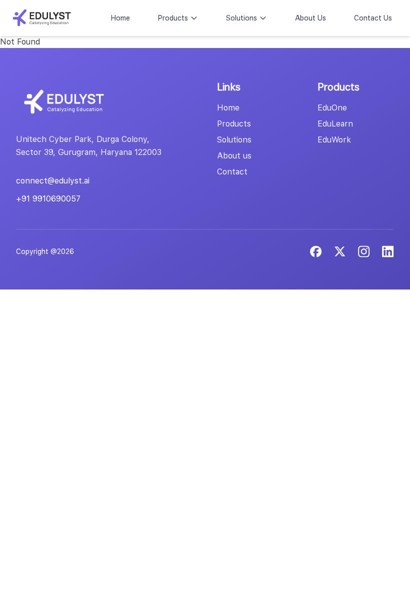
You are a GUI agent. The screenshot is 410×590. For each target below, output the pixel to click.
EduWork (334, 139)
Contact (232, 171)
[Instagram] (388, 252)
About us (234, 155)
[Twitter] (340, 252)
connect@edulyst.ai (53, 181)
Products (173, 18)
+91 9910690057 (48, 199)
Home (120, 18)
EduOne (332, 107)
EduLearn (335, 123)
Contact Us (373, 18)
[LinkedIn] (364, 252)
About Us (310, 18)
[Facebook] (316, 252)
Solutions (241, 18)
